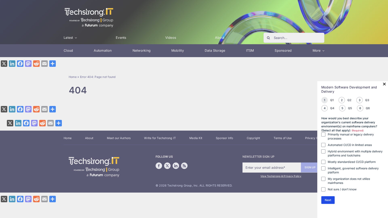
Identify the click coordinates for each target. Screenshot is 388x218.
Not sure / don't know (342, 189)
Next (328, 200)
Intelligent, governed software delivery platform (353, 170)
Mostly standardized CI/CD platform (352, 162)
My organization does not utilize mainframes (349, 180)
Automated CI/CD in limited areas (350, 145)
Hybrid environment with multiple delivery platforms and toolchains (355, 153)
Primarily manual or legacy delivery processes (351, 136)
